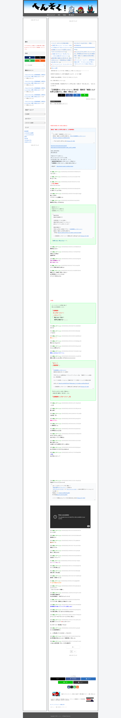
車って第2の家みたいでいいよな (58, 80)
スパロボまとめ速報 (28, 132)
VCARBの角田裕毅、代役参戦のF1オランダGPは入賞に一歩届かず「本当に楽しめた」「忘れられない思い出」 (73, 84)
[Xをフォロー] (71, 687)
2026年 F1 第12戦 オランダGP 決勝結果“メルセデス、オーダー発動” (66, 74)
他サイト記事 (54, 68)
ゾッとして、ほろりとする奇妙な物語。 (60, 43)
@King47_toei (56, 137)
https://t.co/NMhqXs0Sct (64, 137)
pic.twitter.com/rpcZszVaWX (75, 232)
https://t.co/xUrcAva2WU (62, 494)
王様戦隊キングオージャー (56, 101)
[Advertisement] (73, 31)
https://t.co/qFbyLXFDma (63, 232)
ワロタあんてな (27, 140)
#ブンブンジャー (62, 487)
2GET (25, 136)
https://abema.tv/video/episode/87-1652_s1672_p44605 (63, 147)
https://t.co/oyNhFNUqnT (64, 383)
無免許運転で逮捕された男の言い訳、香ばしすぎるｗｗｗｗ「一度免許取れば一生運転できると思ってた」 (61, 60)
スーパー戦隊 (53, 103)
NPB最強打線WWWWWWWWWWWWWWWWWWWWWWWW (84, 47)
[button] (80, 682)
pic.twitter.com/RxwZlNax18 (83, 383)
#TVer (71, 136)
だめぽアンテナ (27, 142)
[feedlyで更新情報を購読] (74, 687)
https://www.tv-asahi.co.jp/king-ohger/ (65, 166)
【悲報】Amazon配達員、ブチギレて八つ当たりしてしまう (64, 77)
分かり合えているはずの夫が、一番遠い (83, 43)
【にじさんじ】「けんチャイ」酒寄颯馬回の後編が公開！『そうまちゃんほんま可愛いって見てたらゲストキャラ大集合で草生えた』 (84, 62)
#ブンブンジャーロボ (71, 489)
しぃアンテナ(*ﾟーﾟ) (29, 134)
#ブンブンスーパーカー (58, 489)
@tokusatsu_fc (73, 383)
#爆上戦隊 (55, 487)
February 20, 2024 (85, 235)
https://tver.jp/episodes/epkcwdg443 (59, 145)
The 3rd (26, 138)
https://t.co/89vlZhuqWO (64, 492)
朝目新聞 (26, 131)
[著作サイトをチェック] (68, 687)
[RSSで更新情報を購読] (77, 687)
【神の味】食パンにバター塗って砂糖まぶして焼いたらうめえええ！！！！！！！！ (70, 70)
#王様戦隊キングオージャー (79, 136)
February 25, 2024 (71, 141)
